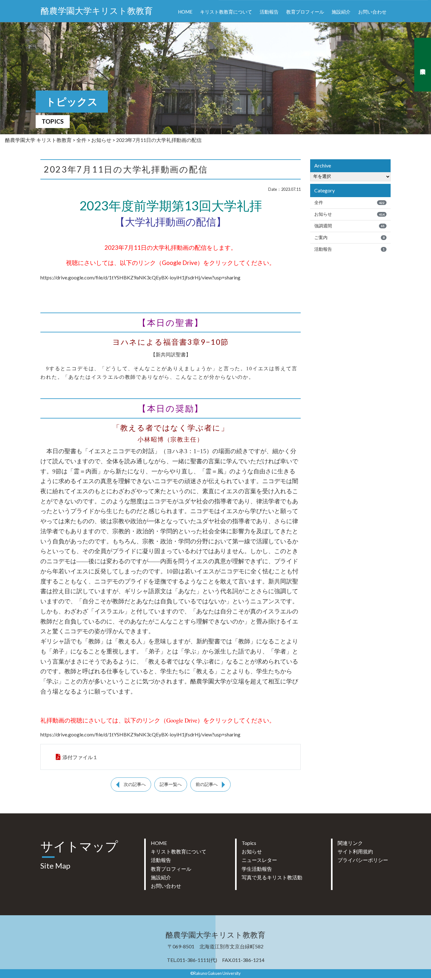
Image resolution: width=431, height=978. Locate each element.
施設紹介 (341, 12)
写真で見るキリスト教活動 (272, 877)
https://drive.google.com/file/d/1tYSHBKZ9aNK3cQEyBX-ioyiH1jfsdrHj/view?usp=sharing (140, 277)
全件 (349, 202)
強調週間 (349, 225)
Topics (249, 843)
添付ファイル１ (80, 757)
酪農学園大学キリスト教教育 (97, 11)
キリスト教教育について (226, 12)
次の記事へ (135, 784)
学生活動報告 (257, 869)
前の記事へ (207, 784)
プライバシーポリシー (363, 860)
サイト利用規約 (355, 851)
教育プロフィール (305, 12)
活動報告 (269, 12)
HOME (185, 12)
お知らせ (349, 214)
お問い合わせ (372, 12)
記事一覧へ (171, 784)
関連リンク (350, 843)
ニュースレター (259, 860)
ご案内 (349, 237)
